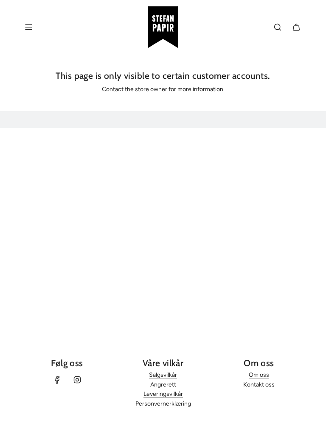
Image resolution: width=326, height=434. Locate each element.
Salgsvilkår (163, 374)
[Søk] (277, 27)
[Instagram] (77, 379)
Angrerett (163, 384)
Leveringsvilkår (163, 394)
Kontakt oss (259, 384)
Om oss (259, 374)
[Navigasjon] (28, 27)
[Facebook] (57, 379)
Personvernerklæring (163, 403)
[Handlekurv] (296, 27)
